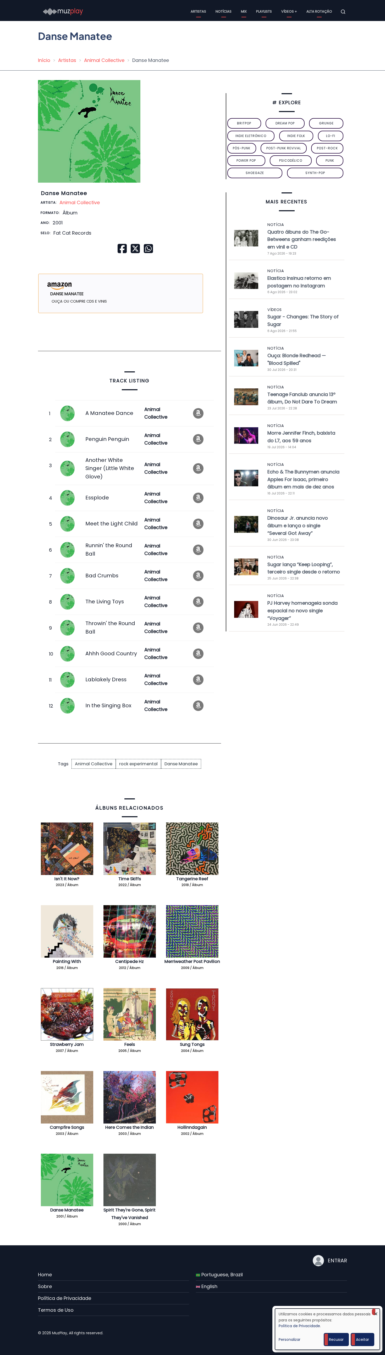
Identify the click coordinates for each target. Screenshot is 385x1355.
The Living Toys (104, 601)
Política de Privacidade (64, 1298)
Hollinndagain (192, 1127)
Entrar (337, 1260)
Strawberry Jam (67, 1044)
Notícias (224, 11)
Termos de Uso (56, 1310)
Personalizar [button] (289, 1339)
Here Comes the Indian (129, 1127)
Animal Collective (104, 60)
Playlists (264, 11)
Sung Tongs (192, 1044)
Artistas (198, 11)
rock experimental (138, 764)
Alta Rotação (319, 11)
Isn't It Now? (66, 879)
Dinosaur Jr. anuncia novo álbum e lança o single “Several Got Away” (297, 525)
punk (330, 160)
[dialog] (327, 1329)
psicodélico (290, 160)
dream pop (285, 123)
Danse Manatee (181, 764)
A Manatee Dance (109, 413)
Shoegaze (255, 173)
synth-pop (315, 173)
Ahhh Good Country (111, 653)
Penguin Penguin (107, 439)
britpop (244, 123)
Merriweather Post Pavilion (192, 961)
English (208, 1286)
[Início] (63, 11)
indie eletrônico (250, 136)
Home (45, 1274)
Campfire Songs (67, 1127)
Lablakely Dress (105, 679)
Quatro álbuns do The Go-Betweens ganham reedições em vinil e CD (301, 239)
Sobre (45, 1286)
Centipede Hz (129, 961)
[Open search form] (343, 12)
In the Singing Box (108, 705)
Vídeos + (289, 11)
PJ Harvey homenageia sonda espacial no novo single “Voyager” (302, 610)
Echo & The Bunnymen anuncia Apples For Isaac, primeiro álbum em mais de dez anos (303, 479)
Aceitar (362, 1339)
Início (44, 60)
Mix (244, 11)
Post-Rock (327, 148)
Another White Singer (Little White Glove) (109, 468)
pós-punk (241, 148)
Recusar (336, 1339)
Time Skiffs (129, 879)
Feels (129, 1044)
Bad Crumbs (101, 575)
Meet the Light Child (111, 523)
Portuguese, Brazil (221, 1274)
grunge (326, 123)
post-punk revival (283, 148)
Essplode (97, 497)
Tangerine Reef (192, 879)
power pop (246, 160)
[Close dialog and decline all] (376, 1312)
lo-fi (330, 136)
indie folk (296, 136)
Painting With (67, 961)
